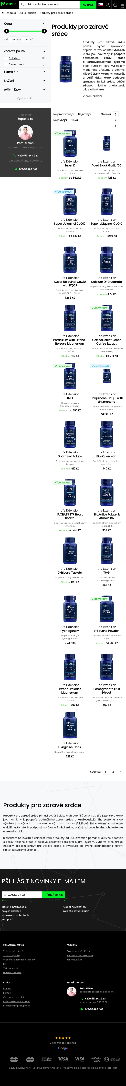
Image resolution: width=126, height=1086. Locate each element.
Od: (6, 39)
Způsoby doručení (13, 951)
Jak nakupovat (74, 959)
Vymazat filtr (25, 98)
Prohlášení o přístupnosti (16, 1005)
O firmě (7, 988)
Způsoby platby (11, 955)
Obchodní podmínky (14, 997)
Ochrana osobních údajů (16, 1001)
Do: (19, 39)
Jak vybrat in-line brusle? (80, 955)
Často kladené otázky (78, 951)
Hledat (88, 4)
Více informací (92, 96)
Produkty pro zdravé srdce (56, 13)
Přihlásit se (54, 894)
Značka (11, 13)
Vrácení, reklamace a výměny (19, 959)
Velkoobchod (10, 968)
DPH (5, 964)
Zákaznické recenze (63, 1043)
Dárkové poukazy (12, 972)
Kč (31, 39)
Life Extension (27, 13)
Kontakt (7, 992)
